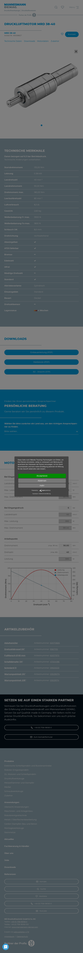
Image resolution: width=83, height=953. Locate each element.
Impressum (35, 493)
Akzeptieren (42, 476)
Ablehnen (42, 481)
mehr (42, 485)
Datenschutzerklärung (45, 493)
